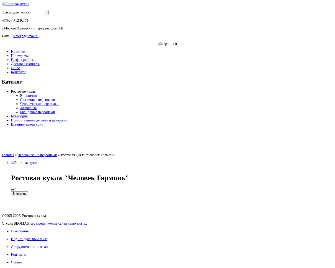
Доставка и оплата (25, 64)
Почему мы (20, 56)
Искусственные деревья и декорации (39, 120)
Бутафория (19, 116)
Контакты (18, 72)
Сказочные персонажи (37, 100)
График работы (22, 60)
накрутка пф (77, 223)
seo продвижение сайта (49, 223)
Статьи (16, 262)
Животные (28, 108)
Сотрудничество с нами (29, 247)
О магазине (20, 231)
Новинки (18, 51)
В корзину (19, 193)
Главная (8, 155)
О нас (15, 68)
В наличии (28, 95)
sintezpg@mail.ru (26, 36)
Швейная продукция (27, 124)
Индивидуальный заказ (29, 239)
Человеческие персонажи (39, 104)
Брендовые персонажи (37, 112)
